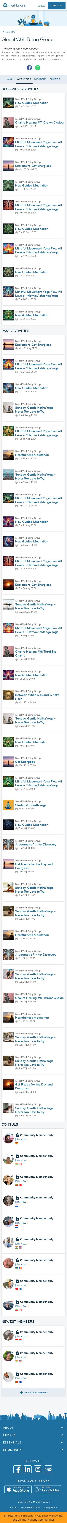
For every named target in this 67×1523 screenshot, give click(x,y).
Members (40, 79)
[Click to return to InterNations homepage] (14, 5)
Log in (41, 5)
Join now (56, 5)
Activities (24, 79)
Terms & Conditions (30, 1507)
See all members (36, 1392)
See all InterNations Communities (34, 1519)
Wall (10, 79)
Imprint (13, 1507)
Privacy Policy (50, 1507)
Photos (55, 79)
